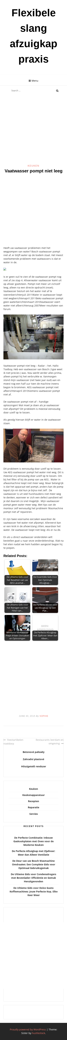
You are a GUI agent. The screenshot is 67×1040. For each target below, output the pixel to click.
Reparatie (33, 807)
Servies (33, 813)
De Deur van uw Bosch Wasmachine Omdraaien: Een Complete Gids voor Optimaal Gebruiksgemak (33, 864)
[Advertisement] (33, 129)
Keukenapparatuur (33, 795)
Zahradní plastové (33, 759)
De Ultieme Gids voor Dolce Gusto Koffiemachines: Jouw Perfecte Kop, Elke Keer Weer (34, 891)
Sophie (44, 716)
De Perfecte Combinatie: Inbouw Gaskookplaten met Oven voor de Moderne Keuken (33, 841)
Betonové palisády (33, 752)
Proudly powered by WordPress (28, 1029)
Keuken (33, 165)
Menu (35, 80)
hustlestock (38, 1033)
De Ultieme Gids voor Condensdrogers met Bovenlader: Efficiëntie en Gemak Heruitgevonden (33, 878)
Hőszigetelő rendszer (33, 766)
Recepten (33, 801)
